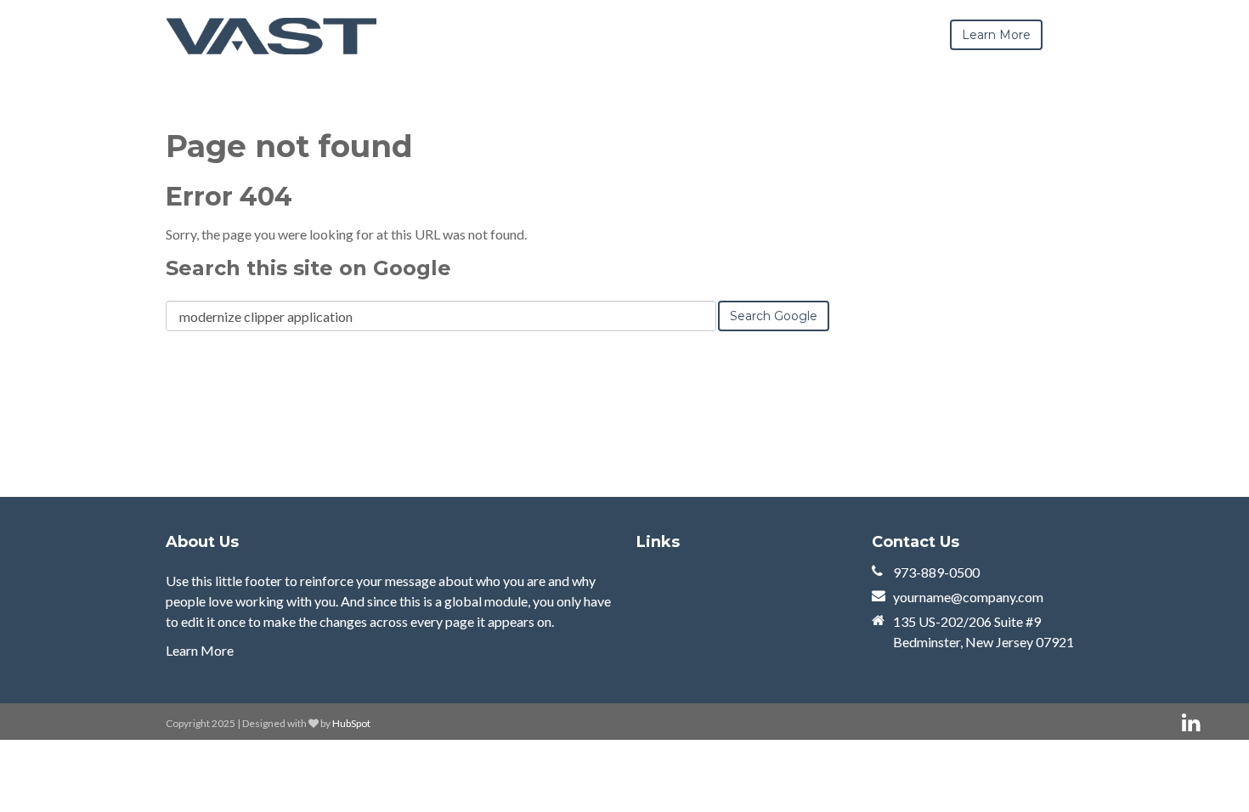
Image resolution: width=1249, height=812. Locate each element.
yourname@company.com (968, 597)
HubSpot (351, 723)
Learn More (200, 650)
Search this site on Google (308, 268)
